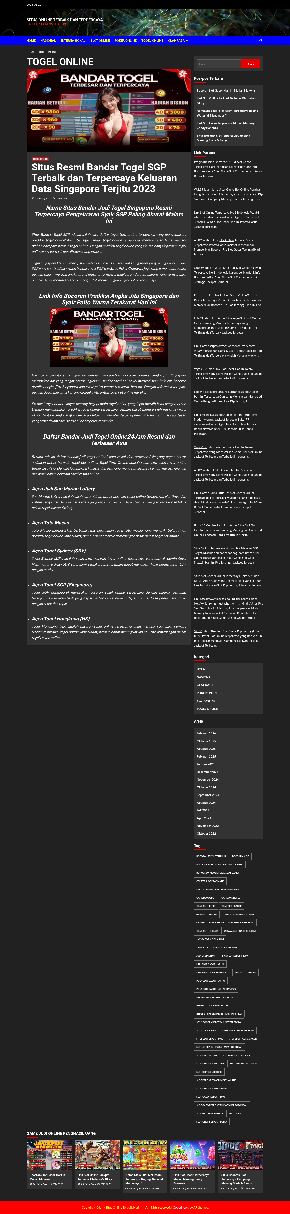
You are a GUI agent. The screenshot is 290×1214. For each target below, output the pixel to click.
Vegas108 (200, 369)
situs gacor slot (206, 1030)
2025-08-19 (154, 1188)
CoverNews (181, 1207)
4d (208, 548)
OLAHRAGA (176, 40)
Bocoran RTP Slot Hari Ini (211, 856)
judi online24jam (206, 955)
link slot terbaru (245, 972)
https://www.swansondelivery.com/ (232, 346)
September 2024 (208, 795)
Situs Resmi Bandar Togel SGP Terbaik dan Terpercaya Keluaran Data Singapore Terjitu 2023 (104, 178)
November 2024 (208, 779)
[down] (187, 40)
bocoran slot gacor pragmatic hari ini (219, 864)
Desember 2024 (207, 772)
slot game (235, 1113)
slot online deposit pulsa (211, 1121)
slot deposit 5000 (206, 1055)
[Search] (260, 40)
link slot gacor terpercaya (212, 972)
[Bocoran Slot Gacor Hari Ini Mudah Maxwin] (49, 1155)
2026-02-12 (58, 1184)
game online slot (231, 897)
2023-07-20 (61, 198)
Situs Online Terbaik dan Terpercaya (65, 19)
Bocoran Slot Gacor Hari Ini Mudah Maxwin (226, 90)
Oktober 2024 (206, 787)
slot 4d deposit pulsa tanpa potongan (219, 1047)
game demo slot (206, 897)
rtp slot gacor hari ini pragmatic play (219, 1014)
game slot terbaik (207, 931)
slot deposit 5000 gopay (210, 1063)
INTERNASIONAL (73, 40)
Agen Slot (239, 318)
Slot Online (207, 212)
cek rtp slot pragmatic (210, 881)
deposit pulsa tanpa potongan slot (217, 889)
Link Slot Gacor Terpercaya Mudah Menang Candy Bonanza (225, 125)
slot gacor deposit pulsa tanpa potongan (221, 1105)
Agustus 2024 (206, 802)
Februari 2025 (206, 756)
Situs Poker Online (124, 268)
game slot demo (206, 906)
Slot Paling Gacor (43, 198)
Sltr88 (198, 631)
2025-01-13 (249, 1188)
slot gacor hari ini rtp (209, 1113)
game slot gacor (231, 906)
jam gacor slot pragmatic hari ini (216, 947)
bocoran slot (240, 856)
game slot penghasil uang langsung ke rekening (225, 922)
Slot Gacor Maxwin (248, 267)
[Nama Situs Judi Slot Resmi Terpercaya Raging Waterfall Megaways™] (145, 1155)
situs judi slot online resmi (238, 1030)
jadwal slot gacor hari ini (240, 931)
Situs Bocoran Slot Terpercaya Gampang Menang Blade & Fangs (223, 138)
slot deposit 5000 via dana (211, 1088)
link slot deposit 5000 (235, 955)
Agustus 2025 (206, 748)
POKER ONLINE (126, 40)
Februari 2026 (206, 733)
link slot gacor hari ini (210, 964)
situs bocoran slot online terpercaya (219, 1022)
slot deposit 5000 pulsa (243, 1063)
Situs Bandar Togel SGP (50, 234)
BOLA (201, 669)
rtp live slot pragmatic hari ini (214, 997)
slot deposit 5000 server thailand (216, 1080)
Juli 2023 (203, 810)
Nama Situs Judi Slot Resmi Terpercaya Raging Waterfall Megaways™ (227, 113)
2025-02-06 (201, 1188)
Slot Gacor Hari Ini (230, 414)
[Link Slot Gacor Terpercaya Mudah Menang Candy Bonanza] (192, 1155)
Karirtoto (200, 295)
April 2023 (204, 818)
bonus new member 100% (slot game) (217, 872)
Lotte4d (199, 391)
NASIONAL (48, 40)
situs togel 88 (74, 375)
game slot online (206, 914)
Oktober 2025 (206, 741)
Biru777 (199, 525)
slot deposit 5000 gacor (236, 1055)
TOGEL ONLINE (152, 40)
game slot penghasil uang (238, 914)
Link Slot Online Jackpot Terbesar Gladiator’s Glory (227, 100)
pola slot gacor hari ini (210, 980)
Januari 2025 (206, 764)
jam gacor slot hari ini (210, 939)
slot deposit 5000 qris (209, 1072)
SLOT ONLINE (100, 40)
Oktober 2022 (206, 833)
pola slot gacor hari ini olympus (216, 989)
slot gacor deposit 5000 (210, 1096)
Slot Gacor (244, 162)
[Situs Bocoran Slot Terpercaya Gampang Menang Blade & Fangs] (240, 1155)
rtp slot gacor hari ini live (212, 1005)
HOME (31, 40)
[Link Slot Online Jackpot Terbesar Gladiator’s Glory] (97, 1155)
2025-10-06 (106, 1184)
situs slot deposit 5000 (209, 1038)
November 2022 (208, 825)
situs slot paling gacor (243, 1038)
